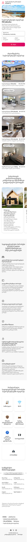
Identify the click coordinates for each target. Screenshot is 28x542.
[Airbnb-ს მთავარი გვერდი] (3, 2)
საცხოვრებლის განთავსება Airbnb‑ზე (13, 2)
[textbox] (7, 40)
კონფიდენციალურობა (10, 534)
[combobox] (13, 34)
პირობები (20, 534)
